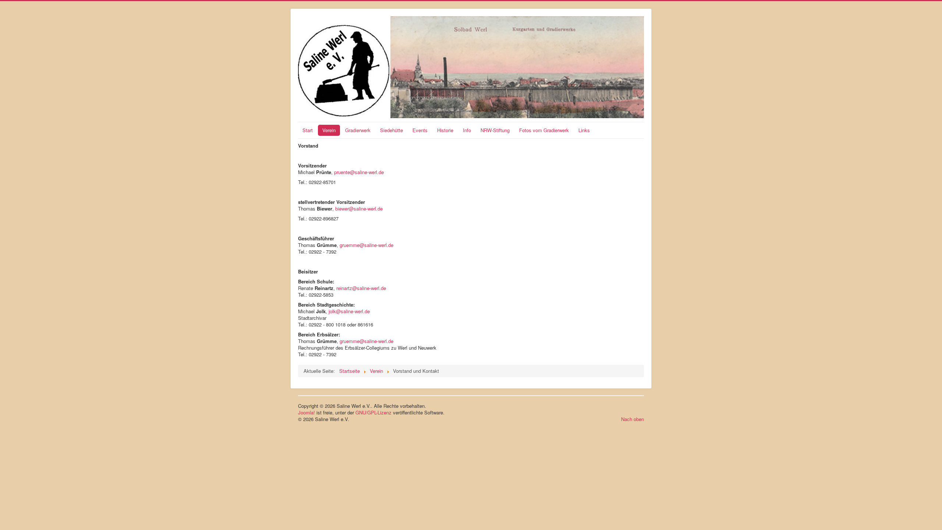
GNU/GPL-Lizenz (373, 412)
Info (467, 130)
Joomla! (306, 412)
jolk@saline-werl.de (349, 311)
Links (584, 130)
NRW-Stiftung (495, 130)
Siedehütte (391, 130)
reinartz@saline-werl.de (361, 288)
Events (420, 130)
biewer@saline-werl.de (359, 208)
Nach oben (632, 419)
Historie (445, 130)
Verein (329, 130)
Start (307, 130)
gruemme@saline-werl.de (366, 244)
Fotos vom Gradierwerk (544, 130)
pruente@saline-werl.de (359, 172)
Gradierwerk (358, 130)
